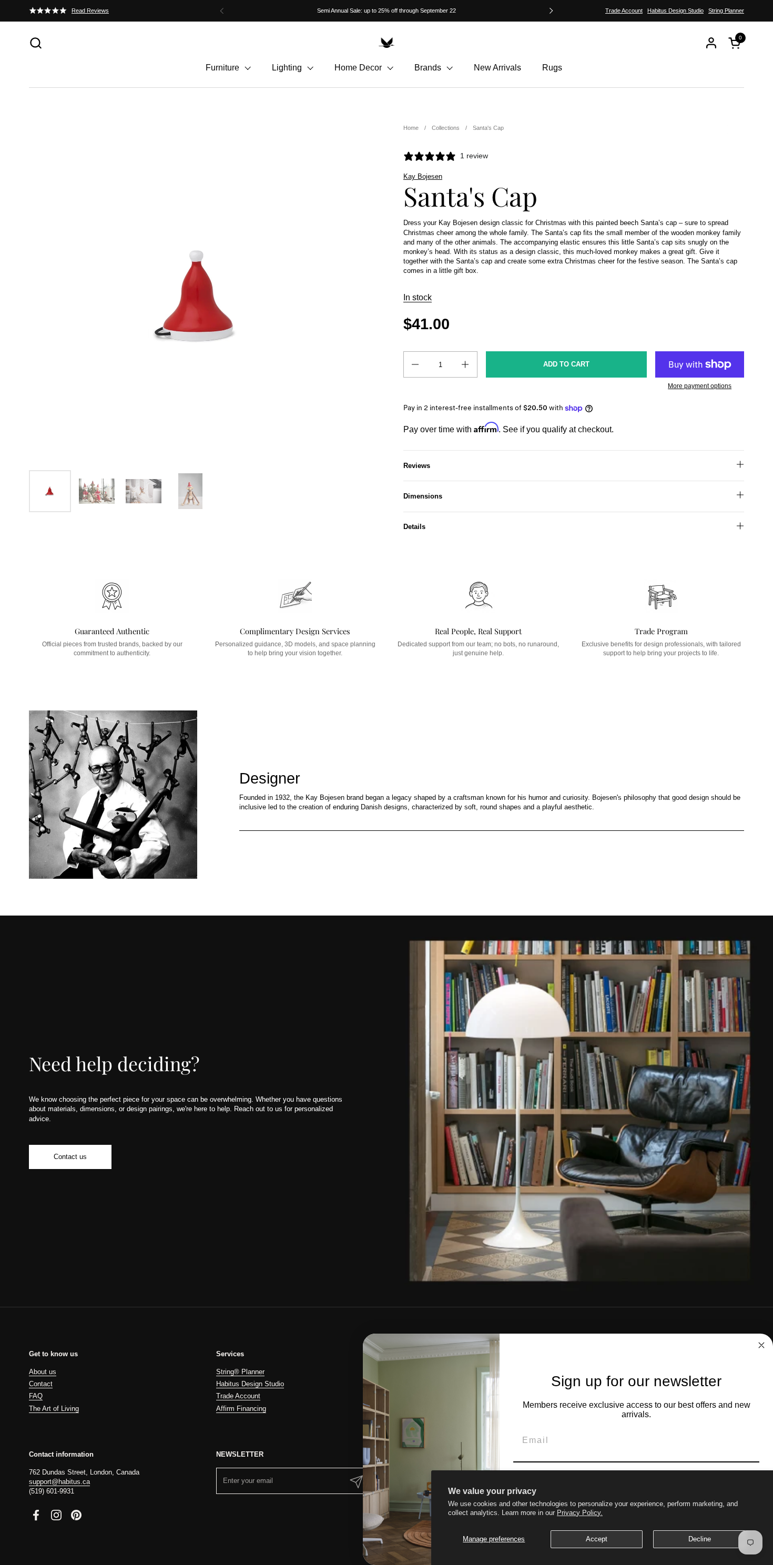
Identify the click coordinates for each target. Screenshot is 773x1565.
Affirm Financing (241, 1408)
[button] (35, 42)
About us (42, 1372)
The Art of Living (54, 1408)
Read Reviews (90, 10)
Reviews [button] (416, 466)
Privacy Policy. (580, 1513)
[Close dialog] (761, 1345)
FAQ (36, 1396)
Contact (41, 1384)
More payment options (699, 386)
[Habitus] (386, 42)
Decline (699, 1539)
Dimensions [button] (422, 496)
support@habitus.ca (59, 1482)
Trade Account (624, 10)
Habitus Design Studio (675, 10)
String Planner (726, 10)
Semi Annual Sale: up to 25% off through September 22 (386, 10)
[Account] (711, 42)
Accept (596, 1539)
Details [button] (414, 527)
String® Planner (240, 1372)
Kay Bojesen (422, 176)
